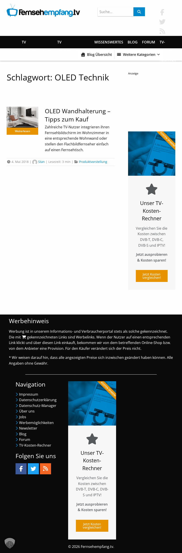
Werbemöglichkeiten (36, 422)
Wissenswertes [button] (108, 42)
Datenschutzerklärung (38, 399)
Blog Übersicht (99, 54)
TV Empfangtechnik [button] (73, 43)
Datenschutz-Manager (37, 405)
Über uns (27, 411)
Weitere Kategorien (139, 54)
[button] (10, 543)
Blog (133, 42)
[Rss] (45, 468)
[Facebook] (21, 468)
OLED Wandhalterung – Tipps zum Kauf (78, 115)
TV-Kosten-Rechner (168, 43)
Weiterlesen (22, 131)
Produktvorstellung (93, 162)
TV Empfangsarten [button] (37, 43)
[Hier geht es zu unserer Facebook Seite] (162, 12)
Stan (41, 162)
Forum (148, 42)
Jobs (22, 416)
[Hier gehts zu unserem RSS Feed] (162, 31)
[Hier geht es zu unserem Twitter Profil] (162, 21)
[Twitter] (33, 468)
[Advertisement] (151, 102)
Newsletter (28, 428)
